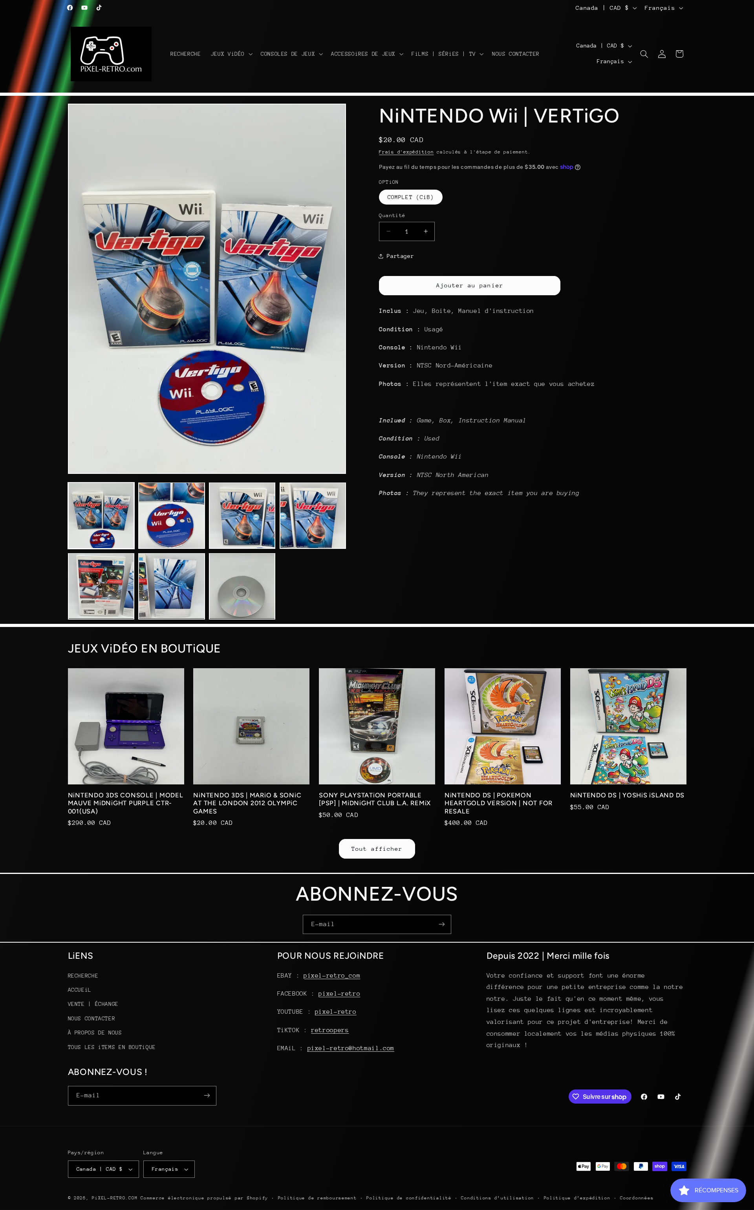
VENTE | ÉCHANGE (93, 1004)
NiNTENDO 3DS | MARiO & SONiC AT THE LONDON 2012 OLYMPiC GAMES (247, 803)
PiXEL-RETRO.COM (114, 1198)
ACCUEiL (80, 990)
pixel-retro (339, 993)
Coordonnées (636, 1198)
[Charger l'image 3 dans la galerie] (242, 515)
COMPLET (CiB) (411, 197)
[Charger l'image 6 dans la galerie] (171, 586)
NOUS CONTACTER (91, 1018)
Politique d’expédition (577, 1198)
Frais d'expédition (406, 151)
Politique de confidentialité (409, 1198)
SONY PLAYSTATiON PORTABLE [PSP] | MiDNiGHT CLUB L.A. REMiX (375, 799)
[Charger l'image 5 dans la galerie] (101, 586)
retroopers (330, 1029)
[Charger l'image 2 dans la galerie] (171, 515)
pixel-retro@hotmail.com (351, 1048)
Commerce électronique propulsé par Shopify (204, 1198)
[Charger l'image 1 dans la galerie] (101, 515)
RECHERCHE (83, 975)
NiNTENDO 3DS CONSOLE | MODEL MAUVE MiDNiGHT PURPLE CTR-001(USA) (125, 803)
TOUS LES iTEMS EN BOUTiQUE (112, 1047)
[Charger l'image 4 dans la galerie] (313, 515)
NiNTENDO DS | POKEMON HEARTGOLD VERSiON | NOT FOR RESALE (499, 803)
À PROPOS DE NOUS (95, 1032)
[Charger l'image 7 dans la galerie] (242, 586)
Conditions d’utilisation (497, 1198)
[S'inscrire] (442, 924)
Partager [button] (400, 256)
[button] (231, 53)
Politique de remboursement (317, 1198)
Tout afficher (377, 848)
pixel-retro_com (332, 975)
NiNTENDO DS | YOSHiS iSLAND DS (627, 795)
